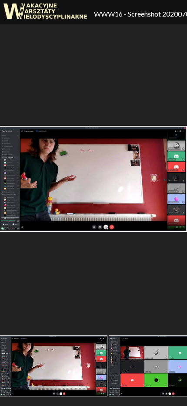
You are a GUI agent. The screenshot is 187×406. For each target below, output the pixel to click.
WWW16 (109, 14)
